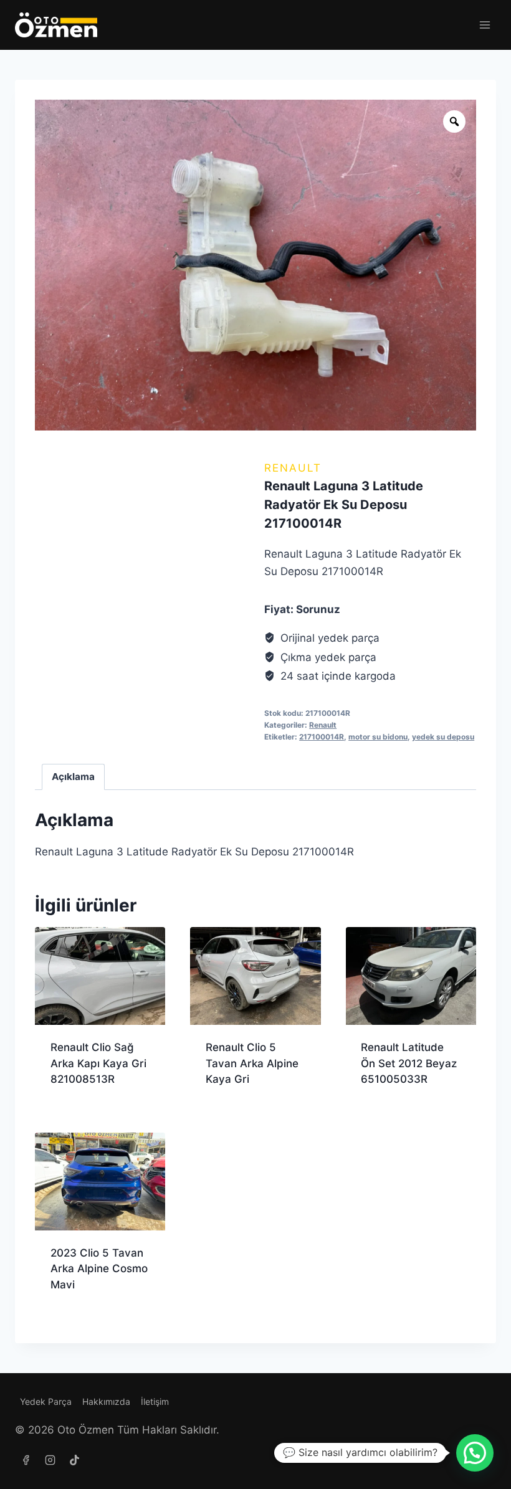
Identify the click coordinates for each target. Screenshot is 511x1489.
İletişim (155, 1401)
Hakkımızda (106, 1401)
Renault (293, 468)
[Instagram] (49, 1459)
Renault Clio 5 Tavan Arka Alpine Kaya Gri (252, 1063)
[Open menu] (484, 24)
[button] (475, 1453)
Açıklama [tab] (73, 777)
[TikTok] (74, 1459)
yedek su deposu (443, 736)
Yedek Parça (46, 1401)
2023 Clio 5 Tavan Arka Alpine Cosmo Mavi (99, 1269)
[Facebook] (25, 1459)
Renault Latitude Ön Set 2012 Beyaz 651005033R (409, 1063)
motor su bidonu (378, 736)
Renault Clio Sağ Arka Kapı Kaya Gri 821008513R (98, 1063)
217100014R (321, 736)
